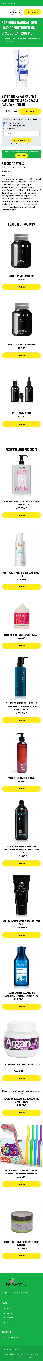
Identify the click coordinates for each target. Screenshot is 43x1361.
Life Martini (10, 1308)
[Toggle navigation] (5, 12)
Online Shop (32, 12)
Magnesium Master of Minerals (21, 344)
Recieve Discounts (21, 140)
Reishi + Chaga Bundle (21, 413)
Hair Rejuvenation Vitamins (21, 276)
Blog (8, 1322)
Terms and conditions (30, 1354)
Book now (21, 156)
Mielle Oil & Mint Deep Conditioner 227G (22, 634)
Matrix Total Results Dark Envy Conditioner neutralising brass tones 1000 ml (21, 849)
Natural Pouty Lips (13, 1313)
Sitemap (28, 1357)
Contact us (14, 1354)
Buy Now (30, 111)
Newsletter (10, 128)
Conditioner (25, 168)
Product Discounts (13, 123)
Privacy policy (17, 1357)
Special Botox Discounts (15, 126)
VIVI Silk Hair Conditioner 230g (22, 778)
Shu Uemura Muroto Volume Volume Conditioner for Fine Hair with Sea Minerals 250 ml (21, 706)
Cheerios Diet (11, 1317)
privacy (17, 144)
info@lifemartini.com (9, 3)
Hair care (16, 168)
